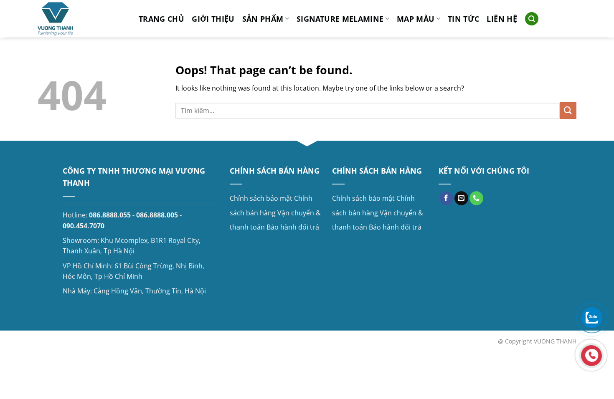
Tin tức (463, 19)
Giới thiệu (213, 19)
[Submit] (568, 110)
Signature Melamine (340, 19)
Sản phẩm (263, 19)
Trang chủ (161, 19)
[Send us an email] (461, 198)
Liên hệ (502, 19)
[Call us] (476, 198)
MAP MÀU (415, 19)
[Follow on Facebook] (446, 198)
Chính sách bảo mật (261, 198)
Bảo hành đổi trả (292, 227)
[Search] (531, 19)
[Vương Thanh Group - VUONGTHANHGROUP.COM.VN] (82, 19)
